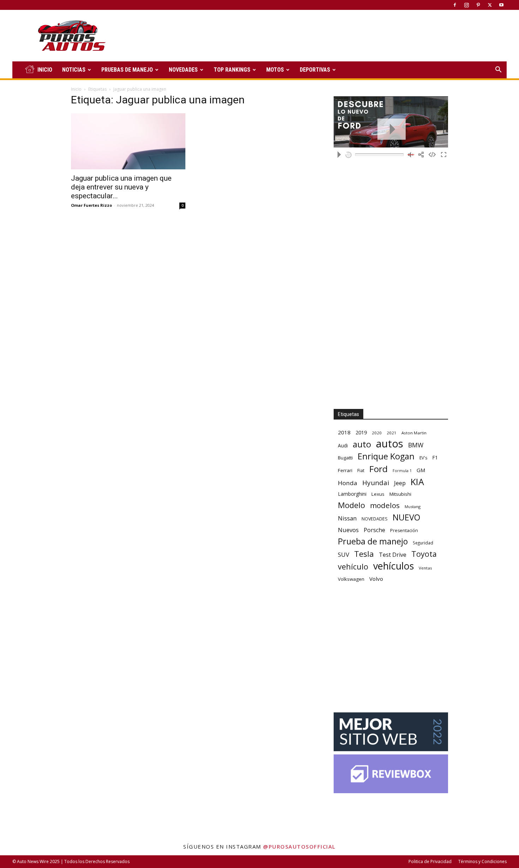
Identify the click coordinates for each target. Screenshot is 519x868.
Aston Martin (413, 432)
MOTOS (275, 69)
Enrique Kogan (386, 456)
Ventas (425, 568)
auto (362, 444)
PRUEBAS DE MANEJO (127, 69)
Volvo (376, 578)
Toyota (424, 553)
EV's (423, 458)
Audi (343, 445)
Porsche (374, 530)
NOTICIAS (73, 69)
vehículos (393, 565)
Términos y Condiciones (482, 861)
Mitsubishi (400, 494)
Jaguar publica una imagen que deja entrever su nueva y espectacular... (121, 187)
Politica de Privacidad (430, 861)
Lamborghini (352, 493)
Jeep (400, 483)
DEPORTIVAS (315, 69)
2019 (361, 432)
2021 (391, 432)
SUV (343, 554)
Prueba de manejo (373, 541)
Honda (347, 483)
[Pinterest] (478, 5)
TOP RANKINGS (232, 69)
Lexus (377, 494)
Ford (378, 468)
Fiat (360, 471)
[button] (498, 70)
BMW (415, 445)
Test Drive (392, 555)
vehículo (353, 566)
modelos (385, 505)
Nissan (347, 518)
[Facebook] (454, 5)
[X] (489, 5)
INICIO (44, 69)
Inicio (76, 89)
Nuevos (348, 530)
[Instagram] (466, 5)
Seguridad (423, 542)
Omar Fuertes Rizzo (91, 205)
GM (421, 470)
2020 (377, 432)
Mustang (412, 506)
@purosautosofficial (299, 846)
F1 (435, 457)
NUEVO (406, 517)
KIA (417, 482)
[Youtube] (501, 5)
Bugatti (345, 457)
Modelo (351, 505)
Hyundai (375, 483)
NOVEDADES (183, 69)
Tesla (364, 553)
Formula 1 (402, 470)
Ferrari (345, 470)
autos (389, 443)
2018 (344, 432)
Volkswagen (351, 579)
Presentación (404, 531)
